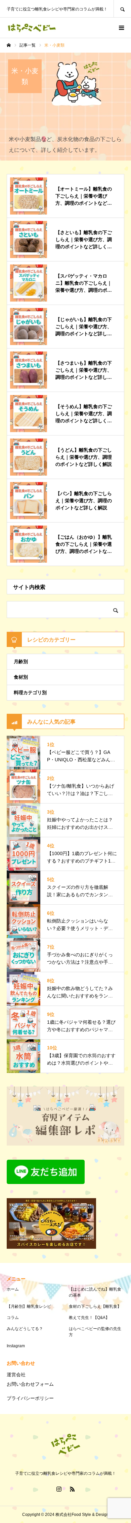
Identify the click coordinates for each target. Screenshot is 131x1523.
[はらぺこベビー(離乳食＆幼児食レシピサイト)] (32, 27)
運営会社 (16, 1374)
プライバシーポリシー (30, 1398)
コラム (13, 1317)
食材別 (21, 677)
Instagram (16, 1346)
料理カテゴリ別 (30, 692)
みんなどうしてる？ (25, 1328)
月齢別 (21, 661)
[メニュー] (121, 28)
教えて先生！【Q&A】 (89, 1317)
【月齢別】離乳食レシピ (29, 1306)
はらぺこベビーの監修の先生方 (95, 1331)
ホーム (13, 1289)
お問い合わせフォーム (30, 1384)
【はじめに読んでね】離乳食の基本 (95, 1292)
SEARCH (122, 8)
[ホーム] (9, 45)
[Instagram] (58, 1489)
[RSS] (72, 1489)
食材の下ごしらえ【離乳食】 (95, 1306)
